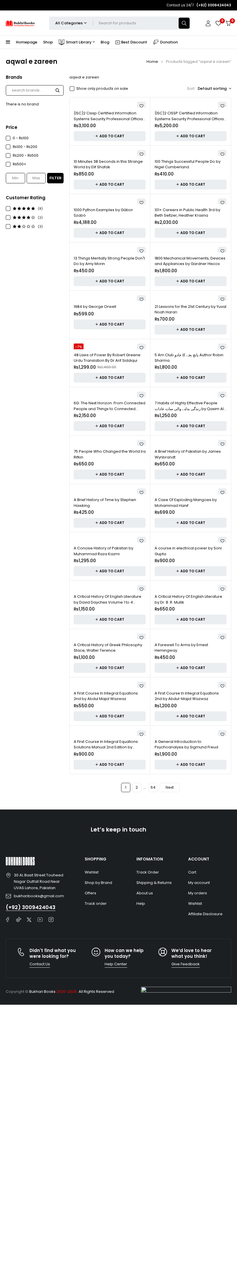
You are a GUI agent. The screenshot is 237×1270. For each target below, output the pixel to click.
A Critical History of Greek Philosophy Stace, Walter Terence (108, 647)
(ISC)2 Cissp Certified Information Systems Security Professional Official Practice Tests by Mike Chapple (109, 118)
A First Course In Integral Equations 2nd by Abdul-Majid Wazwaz (187, 696)
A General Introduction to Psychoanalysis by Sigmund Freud (186, 744)
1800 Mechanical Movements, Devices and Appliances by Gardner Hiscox (190, 261)
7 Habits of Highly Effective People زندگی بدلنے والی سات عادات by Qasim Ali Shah (190, 408)
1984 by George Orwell (95, 306)
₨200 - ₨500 (25, 155)
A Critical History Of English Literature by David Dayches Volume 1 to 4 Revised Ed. (107, 602)
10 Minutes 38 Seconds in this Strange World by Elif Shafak (108, 164)
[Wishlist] (218, 23)
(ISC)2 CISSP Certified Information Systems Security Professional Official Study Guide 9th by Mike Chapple (190, 118)
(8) (40, 208)
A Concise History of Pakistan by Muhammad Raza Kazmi (103, 551)
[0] (228, 23)
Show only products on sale (102, 88)
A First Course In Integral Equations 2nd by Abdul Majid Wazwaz (106, 696)
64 (153, 787)
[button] (110, 136)
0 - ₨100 (21, 138)
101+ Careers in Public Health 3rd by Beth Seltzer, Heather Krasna (187, 212)
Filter (55, 178)
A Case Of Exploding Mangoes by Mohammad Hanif (186, 502)
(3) (40, 226)
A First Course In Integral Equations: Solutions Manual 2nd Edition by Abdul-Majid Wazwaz (106, 747)
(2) (40, 217)
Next (170, 787)
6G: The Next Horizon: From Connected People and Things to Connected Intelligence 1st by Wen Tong (109, 408)
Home (152, 61)
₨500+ (19, 164)
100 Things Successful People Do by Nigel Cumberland (188, 164)
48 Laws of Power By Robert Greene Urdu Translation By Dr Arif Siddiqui (107, 357)
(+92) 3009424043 (30, 907)
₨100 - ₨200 (25, 146)
